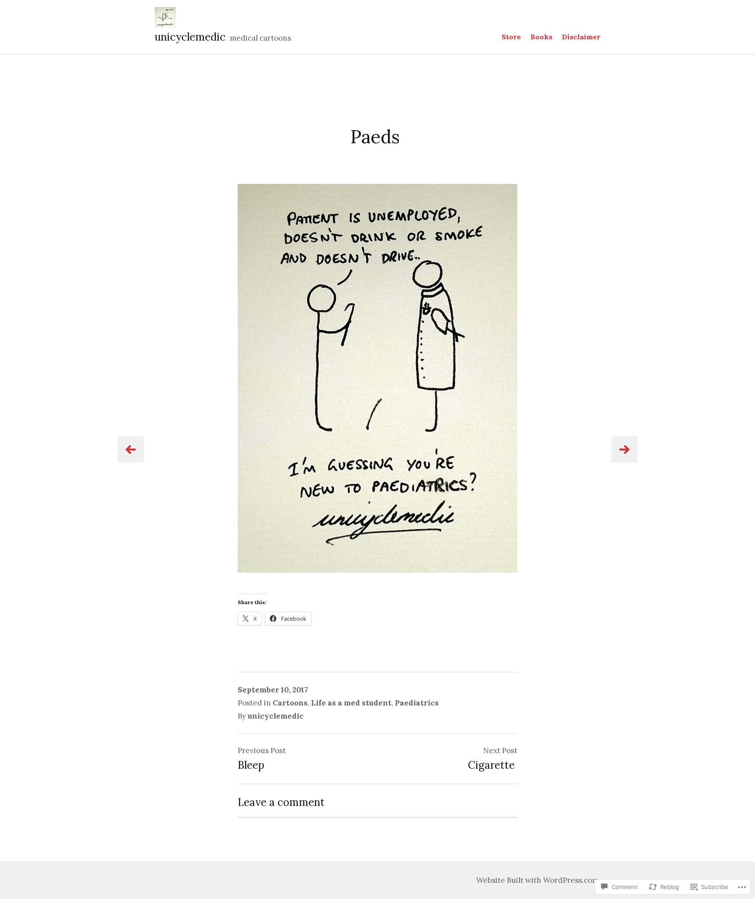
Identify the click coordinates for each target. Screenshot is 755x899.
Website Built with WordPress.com (537, 880)
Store (511, 36)
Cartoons (290, 703)
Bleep (251, 765)
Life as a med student (351, 703)
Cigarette (492, 765)
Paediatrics (417, 703)
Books (541, 36)
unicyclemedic (190, 37)
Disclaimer (581, 36)
